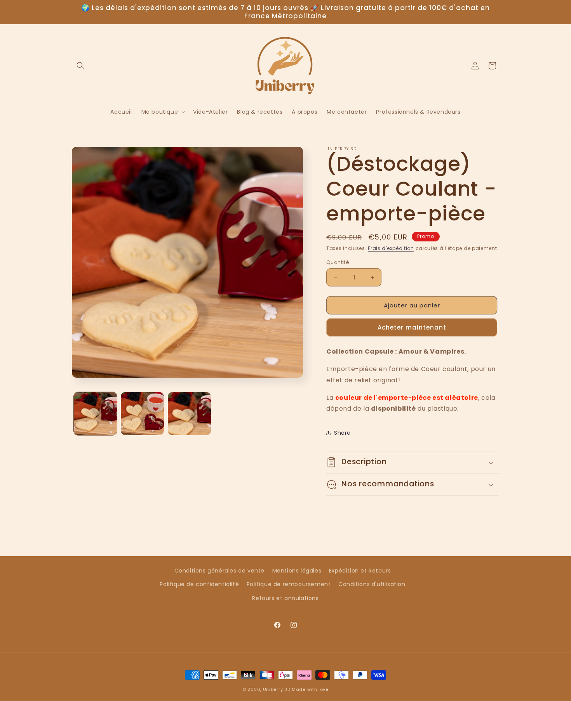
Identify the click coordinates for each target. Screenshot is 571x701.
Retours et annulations (285, 598)
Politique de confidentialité (199, 584)
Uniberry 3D (277, 689)
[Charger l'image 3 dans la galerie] (189, 413)
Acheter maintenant (412, 327)
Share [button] (342, 433)
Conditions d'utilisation (371, 584)
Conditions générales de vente (219, 570)
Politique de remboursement (289, 584)
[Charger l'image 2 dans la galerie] (142, 413)
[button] (80, 65)
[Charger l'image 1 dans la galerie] (95, 413)
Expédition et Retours (360, 570)
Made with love (310, 689)
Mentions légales (297, 570)
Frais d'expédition (391, 248)
